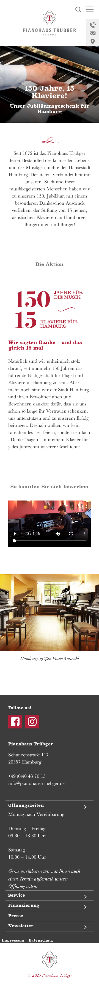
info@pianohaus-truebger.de (36, 783)
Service (16, 895)
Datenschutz (41, 940)
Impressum (13, 940)
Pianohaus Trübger (49, 959)
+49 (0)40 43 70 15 (27, 776)
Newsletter (21, 926)
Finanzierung (24, 905)
